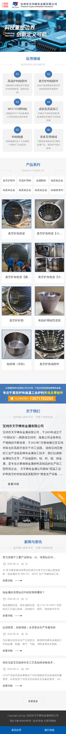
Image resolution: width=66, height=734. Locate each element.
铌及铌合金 (25, 190)
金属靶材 (41, 180)
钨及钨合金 (9, 190)
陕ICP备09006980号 (20, 721)
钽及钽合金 (41, 190)
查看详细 (13, 484)
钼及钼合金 (57, 180)
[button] (31, 48)
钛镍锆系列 (57, 190)
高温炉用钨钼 (25, 182)
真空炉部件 (9, 180)
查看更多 (33, 701)
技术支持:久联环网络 (44, 721)
